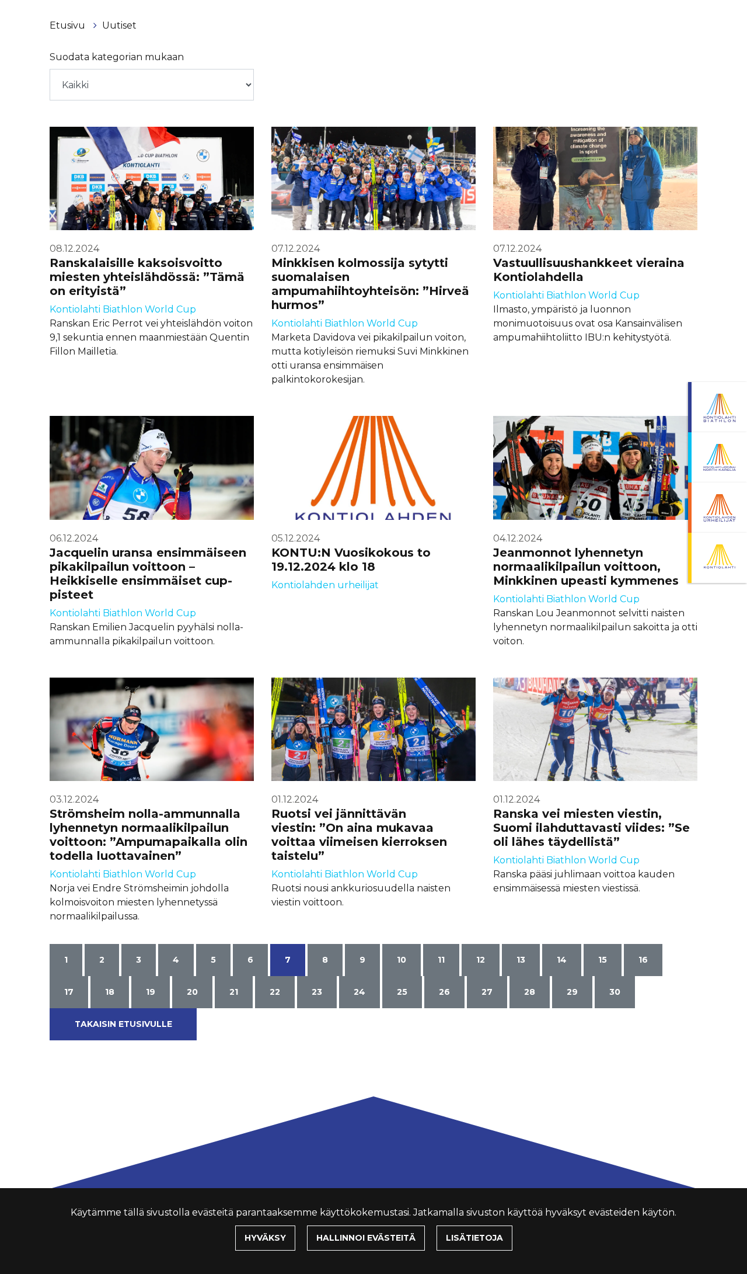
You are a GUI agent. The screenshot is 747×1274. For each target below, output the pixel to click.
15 (602, 959)
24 (359, 992)
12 (480, 959)
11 (441, 959)
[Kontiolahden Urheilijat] (717, 507)
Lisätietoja (474, 1237)
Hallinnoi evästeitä (366, 1237)
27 (487, 992)
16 (643, 959)
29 (572, 992)
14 (562, 959)
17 (69, 992)
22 (275, 992)
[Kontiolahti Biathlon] (717, 407)
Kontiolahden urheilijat (325, 585)
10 (401, 959)
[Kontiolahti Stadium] (717, 558)
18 (109, 992)
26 (444, 992)
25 (402, 992)
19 (150, 992)
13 (520, 959)
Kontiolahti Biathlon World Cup (123, 309)
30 (614, 992)
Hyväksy (265, 1237)
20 (192, 992)
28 (529, 992)
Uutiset (119, 25)
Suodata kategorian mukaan (117, 57)
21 (233, 992)
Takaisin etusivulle (123, 1024)
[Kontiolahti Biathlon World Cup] (717, 457)
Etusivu (69, 25)
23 (317, 992)
